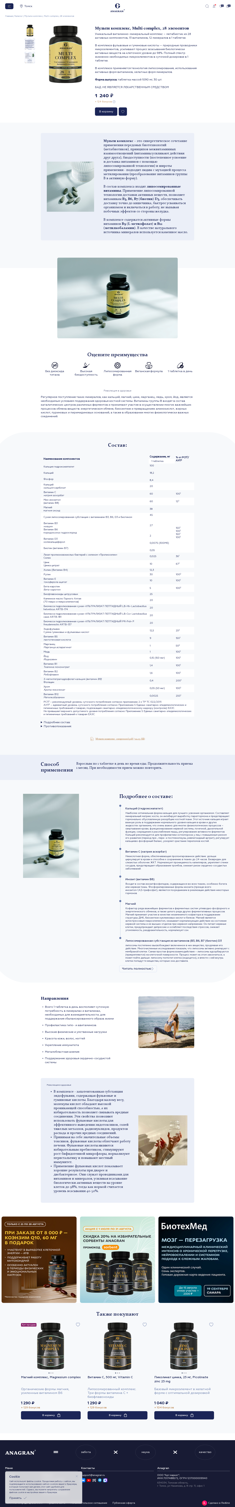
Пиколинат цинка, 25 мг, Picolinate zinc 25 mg (181, 1379)
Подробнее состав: (57, 722)
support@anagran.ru (93, 1475)
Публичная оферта (123, 1502)
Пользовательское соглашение (88, 1502)
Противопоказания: (58, 726)
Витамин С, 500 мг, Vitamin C (110, 1377)
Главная (9, 16)
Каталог (19, 16)
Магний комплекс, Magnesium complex (51, 1377)
